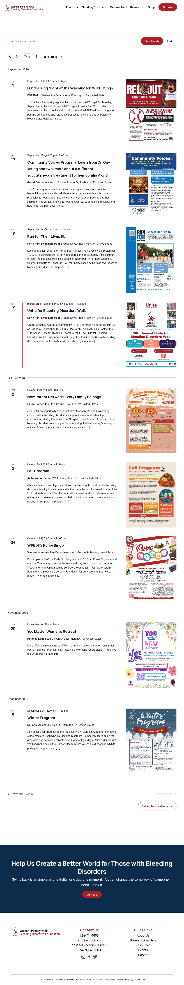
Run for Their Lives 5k (46, 236)
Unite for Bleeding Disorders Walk (56, 310)
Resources (143, 945)
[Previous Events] (10, 56)
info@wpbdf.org (89, 940)
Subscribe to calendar (155, 806)
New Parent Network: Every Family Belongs (64, 396)
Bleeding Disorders (143, 940)
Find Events (152, 41)
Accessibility (110, 979)
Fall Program (38, 470)
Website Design (124, 979)
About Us (143, 935)
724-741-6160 (89, 935)
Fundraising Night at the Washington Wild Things (70, 88)
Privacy (99, 979)
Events (143, 950)
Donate (92, 895)
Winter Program (41, 717)
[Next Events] (17, 56)
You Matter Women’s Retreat (51, 631)
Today (27, 56)
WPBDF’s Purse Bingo (45, 545)
